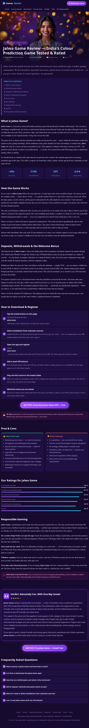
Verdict (47, 9)
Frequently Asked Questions (16, 112)
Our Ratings (10, 102)
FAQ (53, 9)
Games (13, 3)
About (18, 712)
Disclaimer (47, 712)
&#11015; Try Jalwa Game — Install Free (44, 648)
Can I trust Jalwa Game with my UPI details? (24, 700)
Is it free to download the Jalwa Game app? (24, 673)
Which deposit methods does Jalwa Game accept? (26, 687)
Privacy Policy (56, 712)
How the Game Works (13, 88)
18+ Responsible (63, 9)
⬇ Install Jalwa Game (76, 3)
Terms (65, 712)
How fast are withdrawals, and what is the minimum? (28, 680)
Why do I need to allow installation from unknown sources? (30, 693)
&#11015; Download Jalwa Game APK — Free (44, 405)
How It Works (16, 9)
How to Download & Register (16, 95)
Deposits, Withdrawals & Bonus (17, 92)
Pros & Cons (37, 9)
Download (27, 9)
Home (7, 9)
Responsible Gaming (13, 105)
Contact (24, 712)
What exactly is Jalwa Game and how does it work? (27, 666)
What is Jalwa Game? (13, 85)
